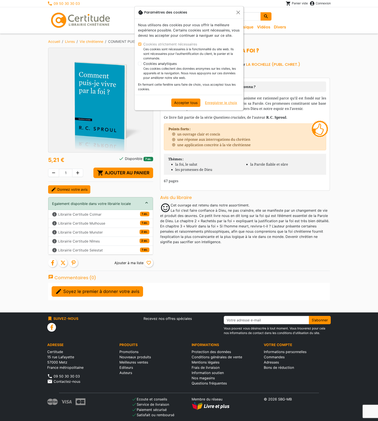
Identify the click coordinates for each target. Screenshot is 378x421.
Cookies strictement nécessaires (170, 44)
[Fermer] (238, 12)
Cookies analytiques (160, 63)
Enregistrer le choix (221, 102)
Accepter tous (186, 102)
